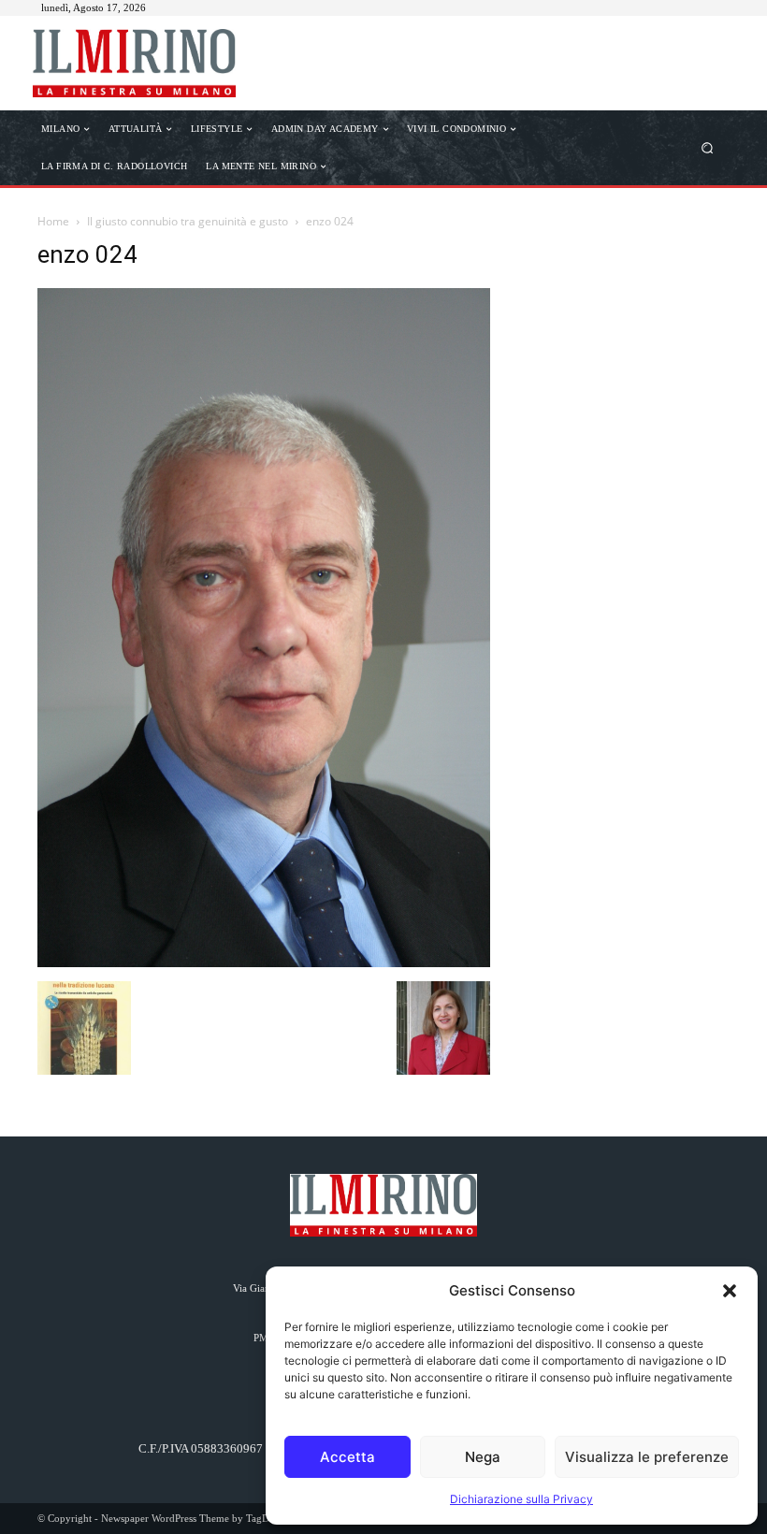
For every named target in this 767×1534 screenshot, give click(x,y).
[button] (729, 1290)
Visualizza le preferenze (647, 1457)
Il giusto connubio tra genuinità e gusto (187, 221)
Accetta (347, 1457)
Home (53, 221)
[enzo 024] (263, 962)
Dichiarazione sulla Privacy (521, 1499)
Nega (482, 1457)
